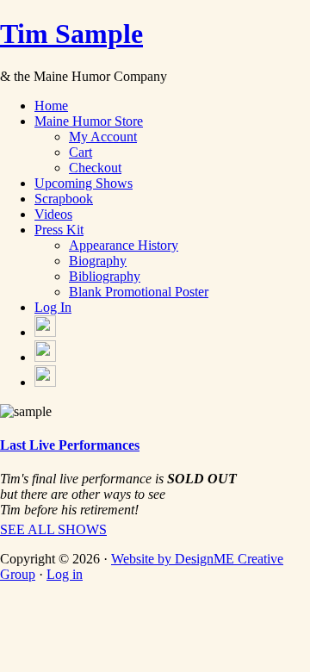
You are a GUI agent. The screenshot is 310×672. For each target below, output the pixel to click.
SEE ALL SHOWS (53, 529)
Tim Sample (71, 33)
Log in (64, 574)
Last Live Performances (70, 445)
